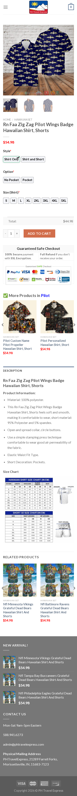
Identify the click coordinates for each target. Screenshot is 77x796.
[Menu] (5, 7)
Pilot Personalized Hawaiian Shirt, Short (54, 342)
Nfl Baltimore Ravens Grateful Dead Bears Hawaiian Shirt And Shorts (54, 610)
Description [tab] (12, 370)
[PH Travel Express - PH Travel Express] (38, 7)
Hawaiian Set (23, 119)
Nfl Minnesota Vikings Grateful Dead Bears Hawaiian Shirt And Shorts (18, 610)
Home (7, 119)
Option (8, 171)
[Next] (67, 60)
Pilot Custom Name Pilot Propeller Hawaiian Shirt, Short (17, 344)
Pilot (45, 295)
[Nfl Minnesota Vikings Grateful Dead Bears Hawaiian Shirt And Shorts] (20, 580)
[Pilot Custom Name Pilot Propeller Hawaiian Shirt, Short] (20, 317)
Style (7, 151)
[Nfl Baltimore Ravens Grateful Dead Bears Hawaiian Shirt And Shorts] (57, 580)
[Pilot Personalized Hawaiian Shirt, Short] (57, 317)
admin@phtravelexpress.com (23, 744)
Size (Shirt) (11, 192)
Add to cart (39, 233)
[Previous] (9, 60)
